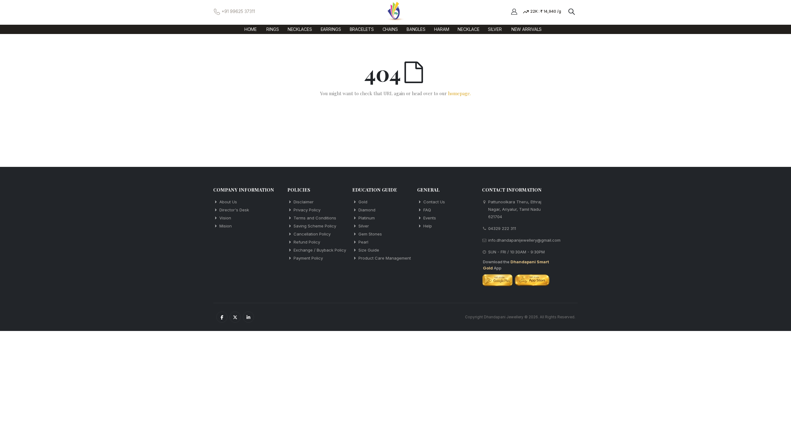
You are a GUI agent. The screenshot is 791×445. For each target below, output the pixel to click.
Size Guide (368, 250)
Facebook (221, 317)
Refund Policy (307, 241)
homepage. (459, 93)
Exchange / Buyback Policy (320, 250)
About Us (228, 201)
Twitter (235, 317)
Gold (362, 201)
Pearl (363, 241)
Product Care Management (384, 258)
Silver (363, 225)
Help (427, 225)
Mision (225, 225)
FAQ (427, 209)
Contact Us (434, 201)
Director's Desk (234, 209)
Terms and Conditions (315, 217)
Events (429, 217)
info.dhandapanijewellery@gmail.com (524, 240)
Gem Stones (370, 233)
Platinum (366, 217)
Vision (225, 217)
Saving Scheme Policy (315, 225)
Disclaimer (304, 201)
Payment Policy (308, 258)
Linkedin (248, 317)
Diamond (366, 209)
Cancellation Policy (312, 233)
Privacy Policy (307, 209)
